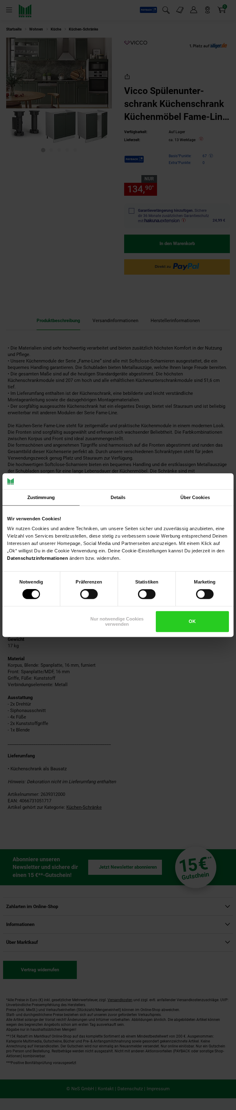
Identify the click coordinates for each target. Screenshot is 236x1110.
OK (192, 621)
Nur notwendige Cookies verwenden (117, 621)
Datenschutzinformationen (37, 558)
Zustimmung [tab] (41, 497)
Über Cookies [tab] (195, 497)
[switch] (89, 594)
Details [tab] (118, 497)
